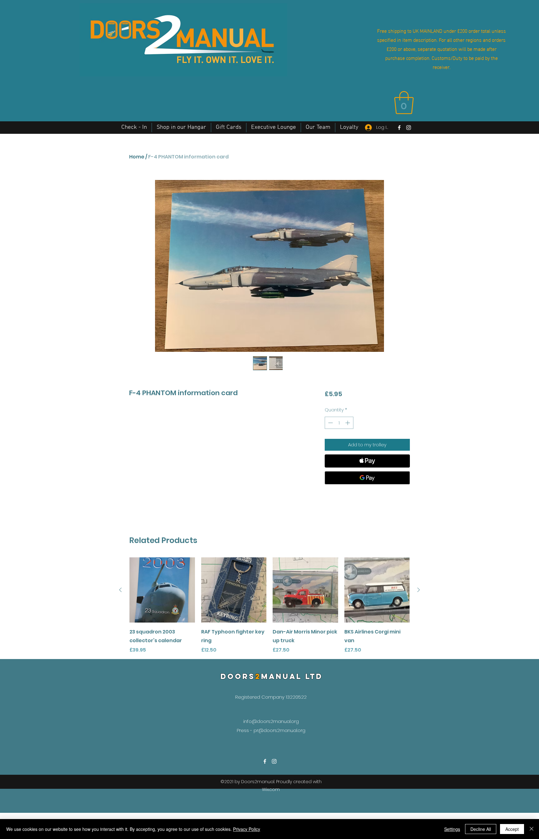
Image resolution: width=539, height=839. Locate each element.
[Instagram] (408, 127)
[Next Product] (418, 590)
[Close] (531, 829)
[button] (404, 102)
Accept (512, 829)
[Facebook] (399, 127)
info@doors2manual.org (271, 721)
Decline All (480, 829)
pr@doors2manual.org (279, 730)
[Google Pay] (367, 477)
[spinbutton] (339, 423)
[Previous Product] (120, 590)
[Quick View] (162, 590)
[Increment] (348, 423)
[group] (269, 605)
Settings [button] (452, 829)
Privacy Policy (246, 829)
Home (136, 156)
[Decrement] (330, 423)
